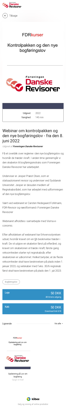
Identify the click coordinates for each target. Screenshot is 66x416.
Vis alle (59, 323)
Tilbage (10, 15)
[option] (18, 356)
